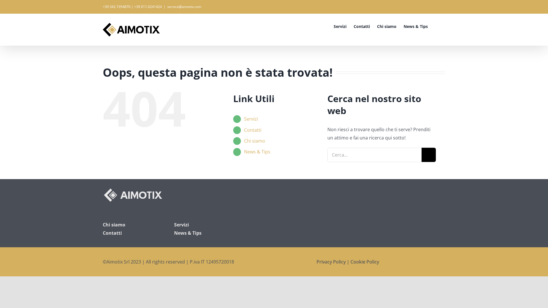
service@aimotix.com (184, 6)
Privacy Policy (331, 262)
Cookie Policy (364, 262)
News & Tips (257, 152)
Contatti (252, 130)
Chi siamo (254, 141)
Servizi (251, 119)
